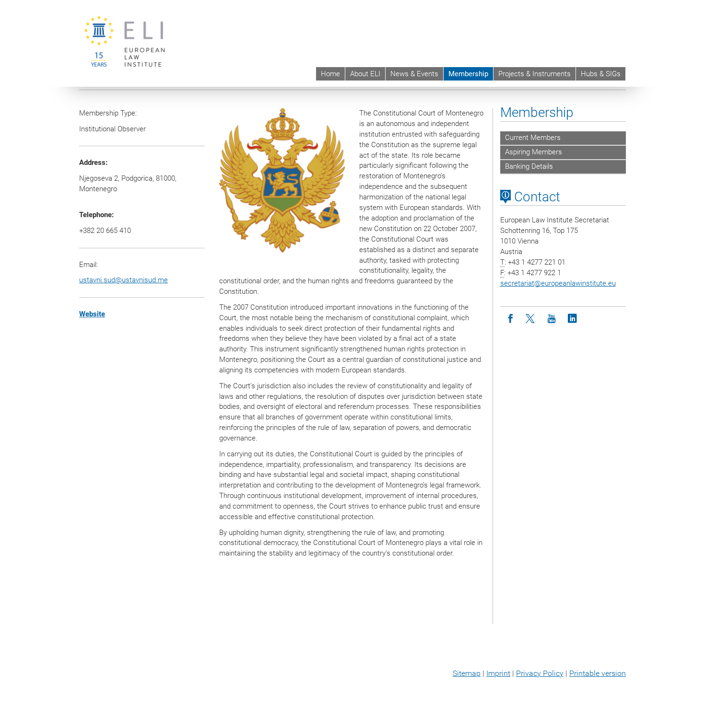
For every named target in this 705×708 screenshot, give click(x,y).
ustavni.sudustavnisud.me (123, 280)
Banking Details (529, 166)
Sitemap (467, 673)
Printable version (597, 673)
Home (330, 74)
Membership (468, 74)
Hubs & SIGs (601, 74)
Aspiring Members (533, 152)
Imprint (498, 673)
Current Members (533, 137)
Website (92, 314)
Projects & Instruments (534, 74)
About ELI (365, 74)
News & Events (414, 74)
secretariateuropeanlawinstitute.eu (558, 283)
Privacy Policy (540, 673)
